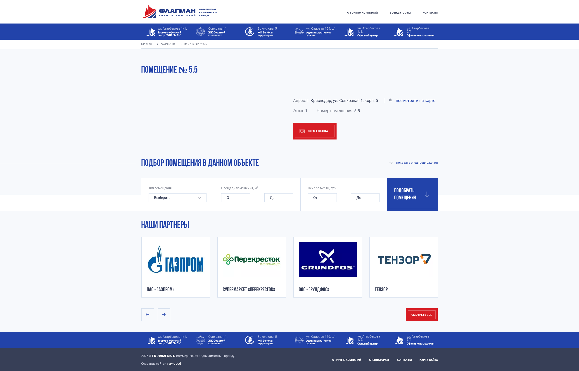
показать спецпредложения (417, 162)
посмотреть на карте (415, 100)
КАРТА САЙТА (429, 360)
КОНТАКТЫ (404, 360)
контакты (430, 12)
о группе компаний (362, 12)
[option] (172, 267)
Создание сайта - (161, 363)
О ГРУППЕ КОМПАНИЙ (346, 360)
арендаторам (400, 12)
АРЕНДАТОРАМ (379, 360)
